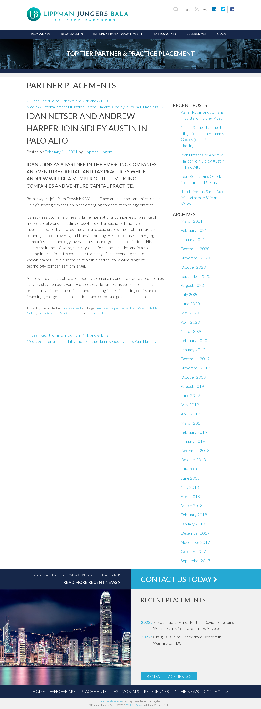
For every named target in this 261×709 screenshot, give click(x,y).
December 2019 (195, 358)
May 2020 (190, 312)
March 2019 (192, 422)
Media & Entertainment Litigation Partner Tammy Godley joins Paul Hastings (95, 106)
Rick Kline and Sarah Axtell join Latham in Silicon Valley (203, 197)
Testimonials (164, 34)
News (203, 9)
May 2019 (190, 404)
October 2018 (193, 459)
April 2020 (190, 322)
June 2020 (190, 303)
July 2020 (190, 294)
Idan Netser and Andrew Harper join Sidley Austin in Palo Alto (202, 160)
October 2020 (193, 266)
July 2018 (190, 468)
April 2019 (190, 413)
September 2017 (195, 560)
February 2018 (194, 514)
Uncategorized (70, 308)
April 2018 (190, 496)
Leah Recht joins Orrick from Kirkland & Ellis (67, 100)
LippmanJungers (98, 151)
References (196, 34)
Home (39, 691)
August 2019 (192, 386)
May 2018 (190, 487)
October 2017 (193, 551)
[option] (192, 625)
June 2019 (190, 395)
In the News (186, 691)
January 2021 (193, 239)
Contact (184, 9)
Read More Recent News (90, 582)
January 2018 (193, 523)
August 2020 (192, 285)
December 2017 (195, 533)
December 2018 (195, 450)
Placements (72, 34)
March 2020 (192, 331)
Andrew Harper (108, 308)
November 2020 (195, 257)
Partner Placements (111, 701)
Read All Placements (168, 676)
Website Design (134, 705)
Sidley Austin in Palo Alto (54, 313)
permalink (100, 313)
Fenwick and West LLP (136, 308)
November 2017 (195, 542)
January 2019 (193, 441)
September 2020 (195, 276)
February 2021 (194, 230)
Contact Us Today (177, 579)
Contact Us (216, 691)
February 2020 (194, 340)
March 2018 (192, 505)
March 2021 (192, 221)
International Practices (115, 34)
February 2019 (194, 432)
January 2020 (193, 349)
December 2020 (195, 248)
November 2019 (195, 367)
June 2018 (190, 478)
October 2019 (193, 377)
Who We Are (40, 34)
